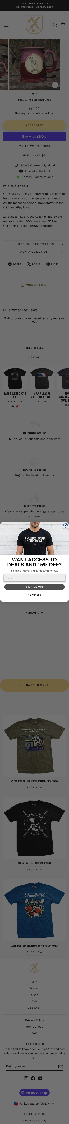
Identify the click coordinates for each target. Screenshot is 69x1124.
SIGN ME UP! (34, 587)
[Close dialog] (65, 525)
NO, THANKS (34, 595)
